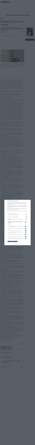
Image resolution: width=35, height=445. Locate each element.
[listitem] (17, 224)
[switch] (26, 214)
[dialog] (17, 222)
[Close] (29, 201)
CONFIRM (12, 241)
